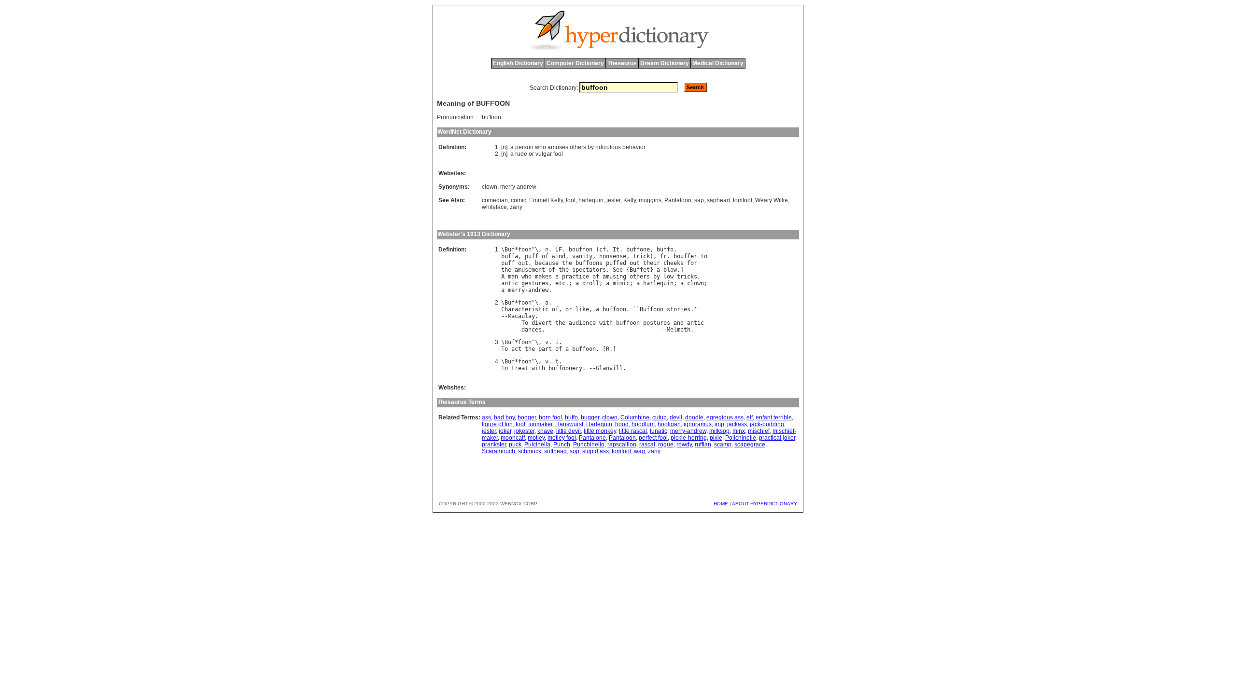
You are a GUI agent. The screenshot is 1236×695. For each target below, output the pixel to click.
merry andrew (518, 186)
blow (670, 269)
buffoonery (565, 368)
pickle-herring (689, 437)
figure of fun (497, 424)
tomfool (742, 200)
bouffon (580, 249)
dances (531, 329)
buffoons (589, 263)
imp (719, 424)
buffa (509, 256)
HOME (721, 503)
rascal (647, 444)
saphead (718, 200)
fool (558, 154)
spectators (589, 269)
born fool (550, 417)
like (582, 309)
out (523, 263)
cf (602, 249)
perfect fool (653, 437)
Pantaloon (677, 200)
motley (536, 437)
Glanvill (609, 368)
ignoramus (698, 424)
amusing (614, 276)
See (618, 269)
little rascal (633, 431)
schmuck (529, 451)
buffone (638, 249)
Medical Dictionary (718, 63)
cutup (659, 417)
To (524, 323)
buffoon (614, 309)
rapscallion (621, 444)
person (524, 147)
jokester (524, 431)
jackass (737, 424)
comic (518, 200)
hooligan (669, 424)
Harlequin (599, 424)
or (531, 154)
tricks (687, 276)
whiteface (494, 207)
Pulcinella (537, 444)
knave (545, 431)
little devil (568, 431)
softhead (555, 451)
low (668, 276)
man (513, 276)
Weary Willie (771, 200)
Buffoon (651, 309)
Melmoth (678, 329)
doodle (694, 417)
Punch (561, 444)
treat (519, 368)
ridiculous (608, 147)
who (540, 147)
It (616, 249)
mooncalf (513, 437)
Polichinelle (740, 437)
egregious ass (725, 417)
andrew (538, 290)
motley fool (562, 437)
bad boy (504, 417)
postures (656, 323)
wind (558, 256)
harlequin (591, 200)
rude (521, 154)
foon (525, 249)
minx (738, 431)
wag (639, 451)
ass (486, 417)
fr (663, 256)
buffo (665, 249)
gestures (534, 283)
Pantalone (592, 437)
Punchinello (588, 444)
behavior (634, 147)
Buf (510, 249)
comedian (495, 200)
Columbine (634, 417)
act (516, 349)
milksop (719, 431)
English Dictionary (518, 63)
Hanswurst (569, 424)
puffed (616, 263)
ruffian (703, 444)
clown (489, 186)
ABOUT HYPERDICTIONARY (764, 503)
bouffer (685, 256)
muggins (650, 200)
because (547, 263)
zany (516, 207)
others (578, 147)
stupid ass (595, 451)
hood (622, 424)
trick (641, 256)
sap (699, 200)
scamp (722, 444)
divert (542, 323)
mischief (759, 431)
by (591, 147)
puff (531, 256)
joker (505, 431)
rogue (666, 444)
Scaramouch (498, 451)
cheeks (673, 263)
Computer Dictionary (575, 63)
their (651, 263)
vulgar (543, 154)
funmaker (540, 424)
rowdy (684, 444)
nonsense (612, 256)
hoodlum (643, 424)
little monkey (600, 431)
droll (590, 283)
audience (582, 323)
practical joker (777, 437)
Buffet (640, 269)
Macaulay (521, 316)
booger (527, 417)
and (679, 323)
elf (749, 417)
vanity (582, 256)
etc (560, 283)
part (545, 349)
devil (676, 417)
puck (515, 444)
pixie (716, 437)
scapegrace (749, 444)
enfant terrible (774, 417)
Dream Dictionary (664, 63)
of (545, 256)
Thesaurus (622, 63)
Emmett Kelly (546, 200)
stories (678, 309)
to (704, 256)
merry (516, 290)
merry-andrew (688, 431)
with (606, 323)
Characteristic (524, 309)
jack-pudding (767, 424)
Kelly (629, 200)
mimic (621, 283)
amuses (558, 147)
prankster (494, 444)
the (567, 263)
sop (574, 451)
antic (509, 283)
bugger (590, 417)
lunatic (658, 431)
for (692, 263)
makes (543, 276)
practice (575, 276)
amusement (530, 269)
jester (613, 200)
